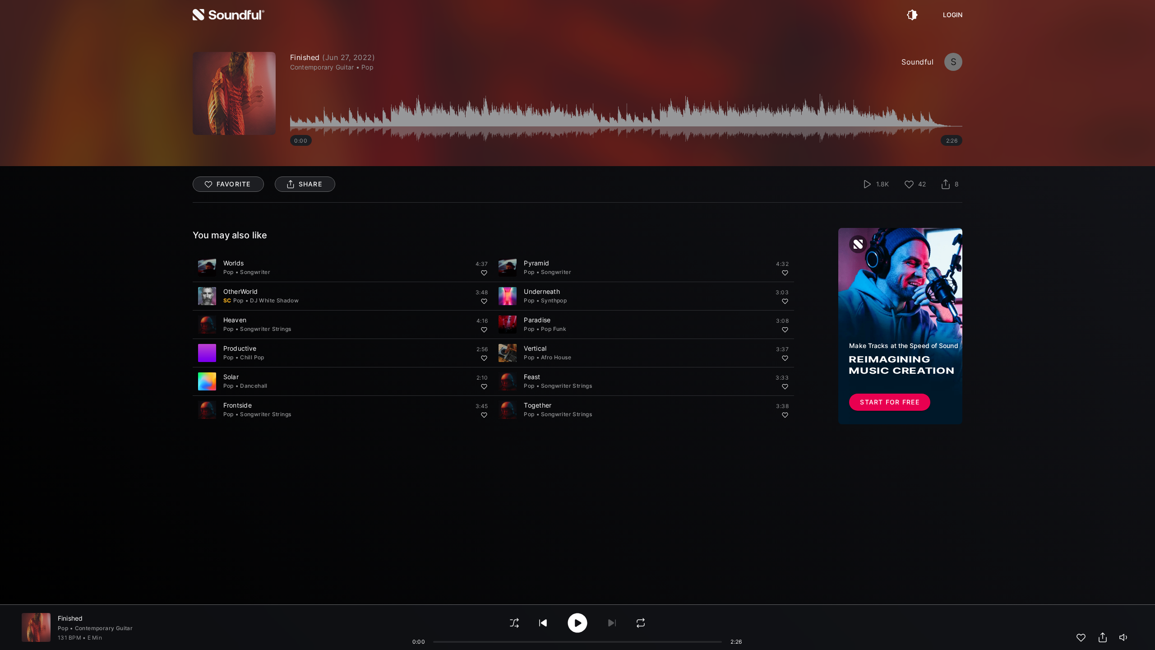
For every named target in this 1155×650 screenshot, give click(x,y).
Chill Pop (252, 357)
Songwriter (255, 272)
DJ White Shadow (274, 300)
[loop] (641, 623)
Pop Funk (553, 328)
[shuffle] (514, 623)
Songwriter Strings (265, 328)
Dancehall (254, 385)
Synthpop (554, 300)
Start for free (889, 402)
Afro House (556, 357)
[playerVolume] (1124, 637)
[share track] (1103, 637)
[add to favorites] (1081, 637)
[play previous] (543, 623)
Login (953, 15)
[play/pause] (234, 93)
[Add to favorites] (484, 272)
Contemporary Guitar (104, 628)
